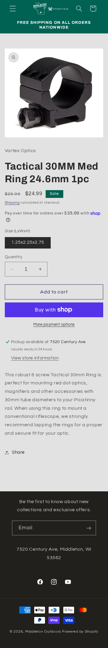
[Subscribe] (89, 528)
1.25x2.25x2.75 (27, 242)
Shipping (12, 202)
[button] (13, 8)
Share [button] (18, 452)
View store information (35, 358)
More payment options (54, 325)
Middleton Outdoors (43, 631)
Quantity (13, 257)
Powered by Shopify (80, 631)
